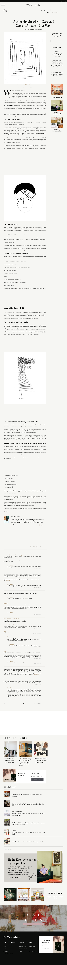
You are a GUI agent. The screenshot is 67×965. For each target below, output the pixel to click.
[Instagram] (39, 525)
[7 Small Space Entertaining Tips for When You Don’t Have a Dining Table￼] (7, 813)
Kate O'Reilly (10, 565)
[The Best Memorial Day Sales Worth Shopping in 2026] (7, 841)
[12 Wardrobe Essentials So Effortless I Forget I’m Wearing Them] (40, 749)
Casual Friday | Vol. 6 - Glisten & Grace (11, 618)
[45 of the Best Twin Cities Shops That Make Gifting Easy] (10, 749)
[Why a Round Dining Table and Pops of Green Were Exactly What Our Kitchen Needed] (25, 749)
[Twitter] (44, 525)
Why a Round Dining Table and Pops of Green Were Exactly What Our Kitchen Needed (25, 762)
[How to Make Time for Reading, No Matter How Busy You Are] (7, 803)
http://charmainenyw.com (8, 561)
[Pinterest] (42, 525)
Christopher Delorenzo (28, 84)
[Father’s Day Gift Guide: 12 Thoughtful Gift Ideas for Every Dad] (7, 832)
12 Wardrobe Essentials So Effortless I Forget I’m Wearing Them (57, 74)
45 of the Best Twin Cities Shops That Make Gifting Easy (57, 55)
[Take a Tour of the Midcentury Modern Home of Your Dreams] (7, 794)
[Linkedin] (41, 525)
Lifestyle (57, 51)
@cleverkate (20, 524)
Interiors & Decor (57, 60)
